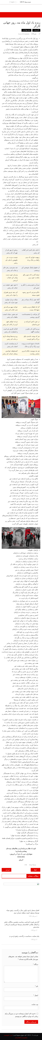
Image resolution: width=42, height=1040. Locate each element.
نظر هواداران (26, 30)
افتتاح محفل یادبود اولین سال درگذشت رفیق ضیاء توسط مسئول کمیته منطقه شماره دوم (22, 912)
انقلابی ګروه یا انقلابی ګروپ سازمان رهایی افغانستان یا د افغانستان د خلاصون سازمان (34, 870)
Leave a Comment (23, 34)
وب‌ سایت (35, 1004)
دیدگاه (35, 964)
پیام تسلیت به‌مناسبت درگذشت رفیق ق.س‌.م (24, 936)
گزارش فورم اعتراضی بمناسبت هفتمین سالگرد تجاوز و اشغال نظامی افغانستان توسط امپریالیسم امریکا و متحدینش (21, 924)
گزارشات (36, 30)
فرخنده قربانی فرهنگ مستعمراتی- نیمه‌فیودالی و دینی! (6, 870)
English (13, 2)
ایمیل (35, 995)
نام (36, 986)
